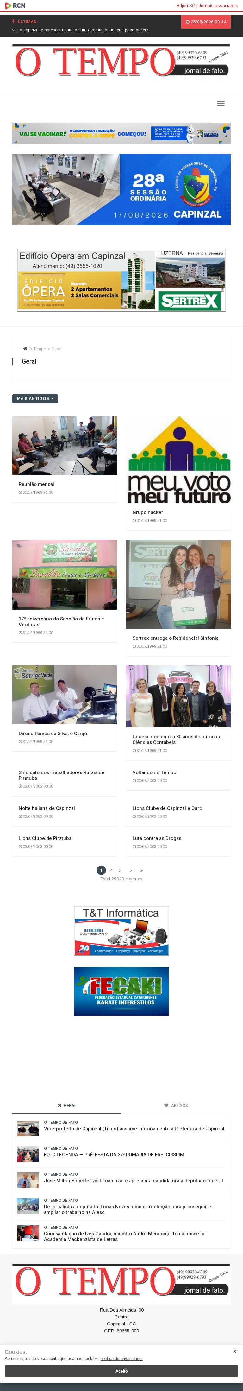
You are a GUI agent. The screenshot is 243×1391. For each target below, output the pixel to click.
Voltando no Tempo (154, 772)
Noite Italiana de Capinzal (47, 808)
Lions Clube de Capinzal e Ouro (167, 808)
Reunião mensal (36, 484)
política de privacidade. (121, 1358)
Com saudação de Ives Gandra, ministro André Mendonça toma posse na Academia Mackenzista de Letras (125, 1236)
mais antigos (33, 398)
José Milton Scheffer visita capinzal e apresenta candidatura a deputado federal (133, 1180)
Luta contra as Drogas (157, 838)
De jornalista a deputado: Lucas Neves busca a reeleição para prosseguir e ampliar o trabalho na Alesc (127, 1209)
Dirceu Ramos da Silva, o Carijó (53, 733)
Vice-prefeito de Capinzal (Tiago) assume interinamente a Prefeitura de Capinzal (134, 1128)
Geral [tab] (70, 1105)
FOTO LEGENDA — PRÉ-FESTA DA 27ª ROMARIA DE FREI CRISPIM (114, 1154)
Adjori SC (186, 5)
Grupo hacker (148, 512)
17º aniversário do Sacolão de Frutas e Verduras (61, 621)
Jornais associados (218, 5)
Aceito (121, 1371)
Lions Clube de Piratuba (45, 838)
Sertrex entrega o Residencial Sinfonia (176, 638)
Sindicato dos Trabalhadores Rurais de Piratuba (61, 775)
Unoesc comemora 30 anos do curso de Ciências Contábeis (177, 739)
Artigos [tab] (179, 1105)
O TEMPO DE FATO (61, 1122)
